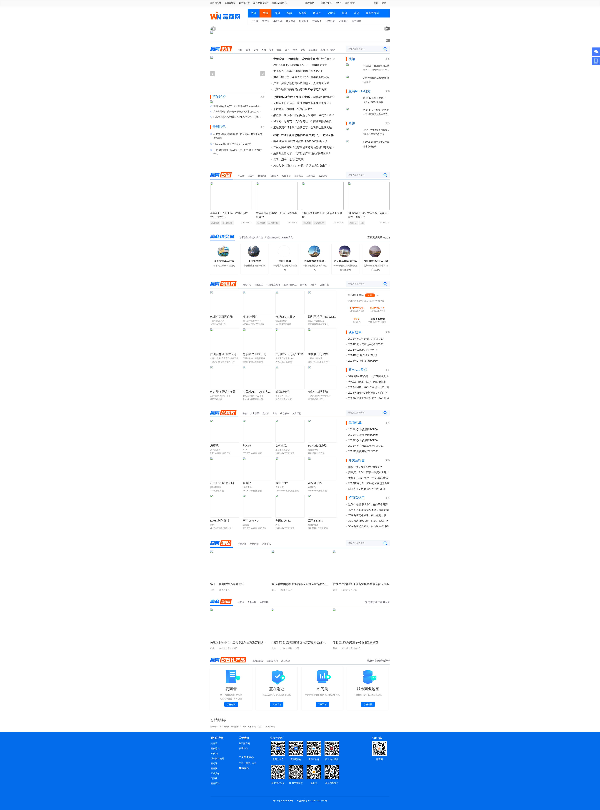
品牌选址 (343, 21)
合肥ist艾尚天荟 (285, 316)
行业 (279, 49)
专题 (277, 13)
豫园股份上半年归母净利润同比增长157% (297, 71)
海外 (295, 49)
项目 (240, 49)
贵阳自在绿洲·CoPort (376, 261)
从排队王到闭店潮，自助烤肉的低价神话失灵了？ (302, 103)
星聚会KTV (315, 483)
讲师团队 (264, 602)
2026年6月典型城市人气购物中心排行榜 (376, 144)
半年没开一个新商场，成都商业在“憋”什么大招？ (304, 58)
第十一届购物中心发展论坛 (227, 584)
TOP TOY (281, 483)
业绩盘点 (277, 21)
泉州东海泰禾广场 (224, 261)
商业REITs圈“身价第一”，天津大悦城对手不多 (375, 100)
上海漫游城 (254, 261)
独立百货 (259, 284)
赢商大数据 (230, 3)
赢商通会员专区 (261, 3)
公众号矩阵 (326, 3)
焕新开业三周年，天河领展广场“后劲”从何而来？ (302, 153)
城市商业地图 (217, 758)
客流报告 (304, 21)
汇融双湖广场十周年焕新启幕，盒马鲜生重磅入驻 (302, 127)
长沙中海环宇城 (318, 391)
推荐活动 (242, 544)
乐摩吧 (214, 445)
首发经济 (312, 49)
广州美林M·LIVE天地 (223, 354)
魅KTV (247, 445)
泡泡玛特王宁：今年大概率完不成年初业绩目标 (301, 77)
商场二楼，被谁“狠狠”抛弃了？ (365, 467)
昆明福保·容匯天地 (254, 354)
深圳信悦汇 (250, 316)
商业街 (313, 284)
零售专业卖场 (273, 284)
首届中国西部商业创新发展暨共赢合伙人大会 (361, 584)
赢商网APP (350, 3)
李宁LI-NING (251, 520)
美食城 (303, 284)
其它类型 (296, 413)
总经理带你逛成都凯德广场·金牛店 (376, 80)
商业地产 (214, 727)
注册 (376, 3)
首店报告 (317, 21)
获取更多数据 (378, 319)
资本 (287, 49)
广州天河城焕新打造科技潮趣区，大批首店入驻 (301, 83)
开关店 (254, 21)
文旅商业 (324, 284)
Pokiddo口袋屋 (317, 445)
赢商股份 (235, 727)
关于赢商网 (244, 743)
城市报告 (330, 21)
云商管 (214, 743)
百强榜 (302, 13)
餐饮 (244, 413)
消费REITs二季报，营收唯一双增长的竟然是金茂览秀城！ (376, 113)
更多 (262, 96)
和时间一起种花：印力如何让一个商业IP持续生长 (302, 121)
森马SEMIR (315, 520)
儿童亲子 (254, 413)
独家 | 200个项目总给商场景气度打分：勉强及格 (303, 135)
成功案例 (285, 660)
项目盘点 (290, 21)
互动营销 (215, 773)
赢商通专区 (372, 13)
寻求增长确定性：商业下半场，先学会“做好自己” (304, 97)
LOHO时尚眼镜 (219, 520)
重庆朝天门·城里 (318, 354)
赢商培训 (215, 783)
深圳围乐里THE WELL (322, 316)
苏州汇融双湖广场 (221, 316)
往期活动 (254, 544)
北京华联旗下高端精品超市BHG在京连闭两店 (300, 89)
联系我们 (243, 748)
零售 (274, 413)
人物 (263, 49)
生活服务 (284, 413)
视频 (289, 13)
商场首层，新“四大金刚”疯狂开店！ (367, 488)
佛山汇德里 (285, 261)
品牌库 (331, 13)
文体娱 (265, 413)
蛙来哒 (247, 483)
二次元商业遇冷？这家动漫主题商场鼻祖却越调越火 (303, 147)
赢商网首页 (215, 3)
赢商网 (214, 768)
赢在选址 (215, 748)
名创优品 (281, 445)
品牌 (248, 49)
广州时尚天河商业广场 (289, 354)
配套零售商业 (290, 284)
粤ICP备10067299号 (283, 800)
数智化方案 (244, 3)
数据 (265, 13)
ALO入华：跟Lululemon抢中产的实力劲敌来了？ (301, 165)
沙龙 (302, 49)
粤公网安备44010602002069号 (312, 800)
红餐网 (243, 727)
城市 (271, 49)
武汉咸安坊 (282, 391)
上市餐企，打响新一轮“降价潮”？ (292, 109)
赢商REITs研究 (279, 3)
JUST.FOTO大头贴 (222, 483)
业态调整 (356, 21)
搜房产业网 (270, 727)
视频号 (338, 3)
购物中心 (246, 284)
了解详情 (231, 704)
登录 (384, 3)
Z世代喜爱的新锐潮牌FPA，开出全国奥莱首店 (300, 65)
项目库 (317, 13)
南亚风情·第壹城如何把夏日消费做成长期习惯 (300, 141)
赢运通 (214, 763)
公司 (256, 49)
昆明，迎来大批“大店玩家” (288, 159)
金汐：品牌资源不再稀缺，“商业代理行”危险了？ (376, 132)
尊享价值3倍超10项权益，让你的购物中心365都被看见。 (267, 237)
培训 (344, 13)
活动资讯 (266, 544)
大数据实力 (272, 660)
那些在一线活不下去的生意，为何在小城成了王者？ (303, 115)
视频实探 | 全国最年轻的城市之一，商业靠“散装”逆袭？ (376, 68)
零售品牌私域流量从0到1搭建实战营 (355, 642)
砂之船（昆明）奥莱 (222, 391)
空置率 (265, 21)
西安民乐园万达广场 (345, 261)
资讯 (253, 13)
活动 (356, 13)
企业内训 (252, 602)
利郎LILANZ (283, 520)
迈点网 (260, 727)
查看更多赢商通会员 (378, 237)
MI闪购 (214, 753)
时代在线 (252, 727)
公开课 (241, 602)
